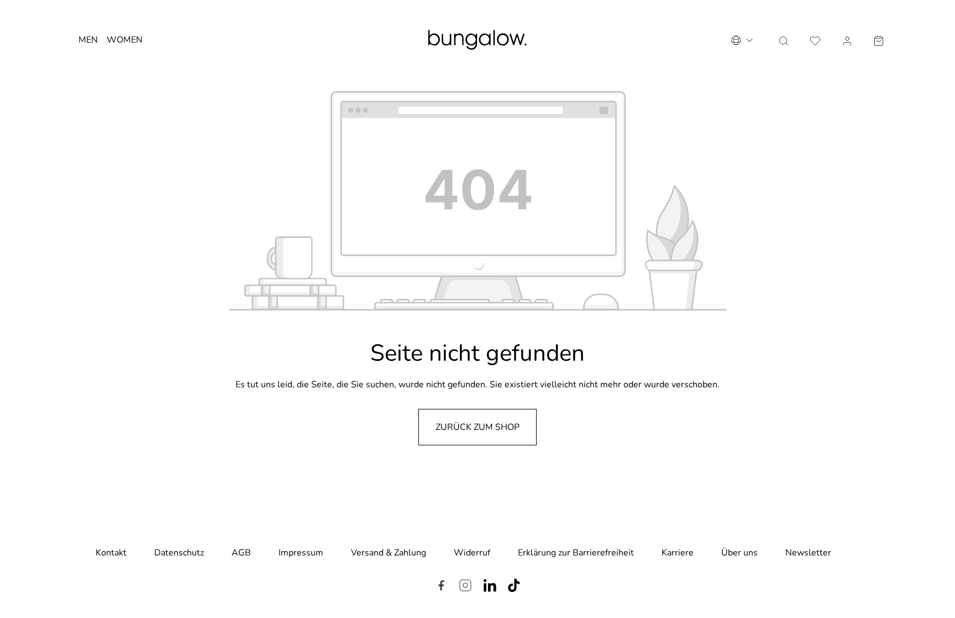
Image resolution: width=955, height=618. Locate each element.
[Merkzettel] (815, 40)
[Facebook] (441, 587)
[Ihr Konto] (847, 40)
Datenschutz (179, 553)
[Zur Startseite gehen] (477, 40)
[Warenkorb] (879, 40)
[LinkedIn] (489, 587)
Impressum (301, 553)
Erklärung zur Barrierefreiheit (576, 553)
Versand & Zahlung (388, 553)
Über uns (739, 553)
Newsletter (808, 553)
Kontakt (111, 553)
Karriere (678, 553)
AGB (241, 553)
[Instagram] (465, 587)
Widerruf (472, 553)
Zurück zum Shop (477, 427)
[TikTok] (514, 587)
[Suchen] (784, 40)
